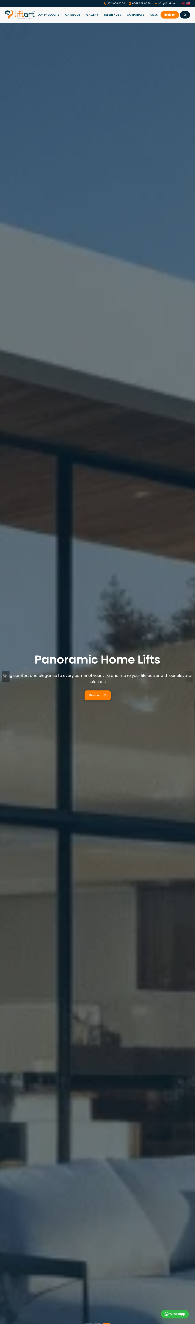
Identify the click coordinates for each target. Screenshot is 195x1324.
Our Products (48, 15)
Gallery (92, 15)
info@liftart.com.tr (169, 3)
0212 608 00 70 (116, 3)
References (112, 15)
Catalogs (73, 15)
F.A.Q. (154, 15)
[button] (189, 676)
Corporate (135, 15)
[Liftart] (20, 15)
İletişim (169, 15)
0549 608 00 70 (141, 3)
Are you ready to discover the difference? (95, 695)
